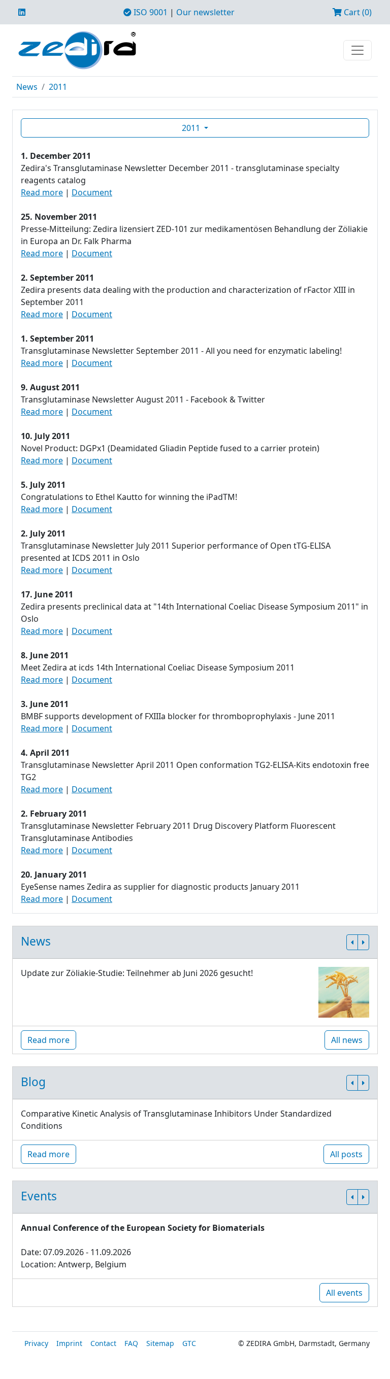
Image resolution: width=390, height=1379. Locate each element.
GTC (189, 1343)
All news (347, 1040)
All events (344, 1292)
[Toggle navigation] (357, 50)
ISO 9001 (150, 12)
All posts (346, 1154)
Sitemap (160, 1343)
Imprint (69, 1343)
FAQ (131, 1343)
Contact (103, 1343)
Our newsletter (205, 12)
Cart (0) (357, 12)
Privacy (36, 1343)
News (27, 86)
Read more (42, 192)
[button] (352, 942)
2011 (58, 86)
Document (92, 192)
